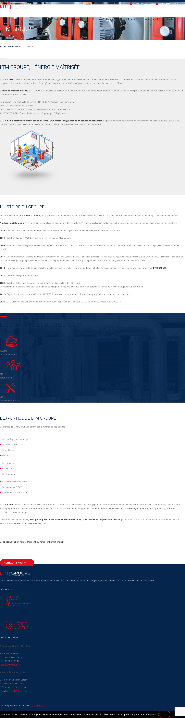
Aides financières (14, 605)
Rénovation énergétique (17, 628)
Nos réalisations (128, 19)
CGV (8, 601)
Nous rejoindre (152, 19)
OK (164, 714)
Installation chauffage (16, 624)
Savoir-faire (79, 19)
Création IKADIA (38, 705)
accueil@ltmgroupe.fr (10, 664)
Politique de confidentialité (18, 603)
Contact (171, 19)
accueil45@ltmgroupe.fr (18, 691)
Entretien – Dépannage (16, 622)
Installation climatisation (17, 626)
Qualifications (12, 599)
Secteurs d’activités (102, 19)
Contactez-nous (14, 562)
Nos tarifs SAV (12, 597)
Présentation (58, 19)
